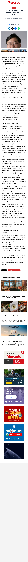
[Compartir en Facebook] (15, 28)
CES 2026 (18, 270)
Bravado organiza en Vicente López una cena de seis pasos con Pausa (13, 316)
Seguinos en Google (15, 24)
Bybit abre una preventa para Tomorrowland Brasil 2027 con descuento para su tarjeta (13, 340)
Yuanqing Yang (11, 270)
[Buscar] (25, 2)
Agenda (14, 7)
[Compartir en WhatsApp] (19, 28)
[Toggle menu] (3, 2)
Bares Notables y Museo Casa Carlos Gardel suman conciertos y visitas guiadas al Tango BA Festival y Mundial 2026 (13, 296)
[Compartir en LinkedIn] (9, 28)
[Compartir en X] (12, 28)
